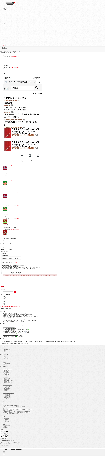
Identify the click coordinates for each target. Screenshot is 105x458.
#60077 (6, 201)
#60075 (6, 188)
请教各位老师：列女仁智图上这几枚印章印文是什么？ (13, 332)
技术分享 (56, 341)
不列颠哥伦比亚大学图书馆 (8, 380)
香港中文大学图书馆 (6, 397)
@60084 (12, 218)
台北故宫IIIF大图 (40, 341)
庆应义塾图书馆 (6, 387)
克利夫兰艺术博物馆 (6, 421)
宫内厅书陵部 (5, 373)
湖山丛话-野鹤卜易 (10, 317)
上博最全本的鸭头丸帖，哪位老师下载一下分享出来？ (13, 331)
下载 (11, 341)
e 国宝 (4, 424)
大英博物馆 (5, 426)
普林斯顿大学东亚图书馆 (7, 382)
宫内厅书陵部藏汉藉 (48, 341)
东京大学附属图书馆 (6, 395)
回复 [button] (15, 56)
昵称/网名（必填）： (6, 255)
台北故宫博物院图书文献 (7, 383)
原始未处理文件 (20, 341)
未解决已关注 (70, 341)
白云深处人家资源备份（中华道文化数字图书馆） (16, 314)
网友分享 (10, 343)
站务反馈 (4, 300)
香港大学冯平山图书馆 (7, 396)
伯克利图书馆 (5, 390)
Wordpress (13, 449)
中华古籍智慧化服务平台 (7, 369)
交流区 (10, 51)
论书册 (4, 364)
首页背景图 (17, 343)
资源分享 (4, 297)
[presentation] (5, 273)
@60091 (12, 229)
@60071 (12, 67)
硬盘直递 (4, 351)
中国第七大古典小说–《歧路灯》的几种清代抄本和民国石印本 (19, 319)
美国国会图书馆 (6, 381)
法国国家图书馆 (6, 379)
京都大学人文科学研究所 (7, 385)
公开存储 (4, 348)
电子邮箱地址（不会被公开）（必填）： (10, 258)
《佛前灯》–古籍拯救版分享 (8, 327)
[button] (4, 273)
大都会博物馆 (5, 420)
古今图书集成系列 (28, 341)
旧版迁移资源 (66, 341)
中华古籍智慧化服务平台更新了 (14, 313)
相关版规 (14, 262)
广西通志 (4, 357)
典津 (3, 401)
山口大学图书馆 (6, 398)
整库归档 (60, 341)
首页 (8, 51)
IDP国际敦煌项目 (6, 427)
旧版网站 (4, 350)
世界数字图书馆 (6, 375)
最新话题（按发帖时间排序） (6, 308)
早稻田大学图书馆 (6, 388)
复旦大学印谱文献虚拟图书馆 (8, 393)
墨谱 (3, 359)
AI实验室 (1, 341)
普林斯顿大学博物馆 (6, 425)
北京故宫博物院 (6, 418)
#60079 (6, 214)
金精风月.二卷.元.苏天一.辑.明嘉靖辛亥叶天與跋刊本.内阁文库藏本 (19, 316)
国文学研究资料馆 (6, 394)
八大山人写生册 (6, 358)
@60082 (12, 205)
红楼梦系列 (6, 343)
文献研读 (4, 296)
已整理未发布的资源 (6, 349)
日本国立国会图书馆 (6, 378)
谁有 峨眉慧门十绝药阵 (7, 330)
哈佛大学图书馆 (6, 372)
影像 (53, 341)
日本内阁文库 (5, 371)
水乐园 (4, 304)
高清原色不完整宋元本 (24, 343)
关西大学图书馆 (6, 389)
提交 (2, 286)
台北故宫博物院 (6, 419)
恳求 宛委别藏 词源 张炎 (7, 328)
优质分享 (14, 341)
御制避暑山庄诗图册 (6, 363)
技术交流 (4, 302)
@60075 (12, 165)
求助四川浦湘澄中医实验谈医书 (9, 336)
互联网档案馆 (5, 377)
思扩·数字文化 (18, 449)
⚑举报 (18, 56)
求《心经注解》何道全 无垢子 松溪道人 (10, 335)
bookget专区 (5, 303)
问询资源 (14, 51)
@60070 (12, 56)
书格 (6, 449)
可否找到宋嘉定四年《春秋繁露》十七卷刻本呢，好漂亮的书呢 (15, 329)
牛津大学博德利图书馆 (7, 386)
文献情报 (4, 301)
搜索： (1, 291)
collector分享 (6, 341)
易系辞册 (4, 362)
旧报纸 (63, 341)
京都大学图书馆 (6, 374)
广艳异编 (3, 48)
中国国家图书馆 (6, 370)
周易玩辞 (4, 356)
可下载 (34, 341)
